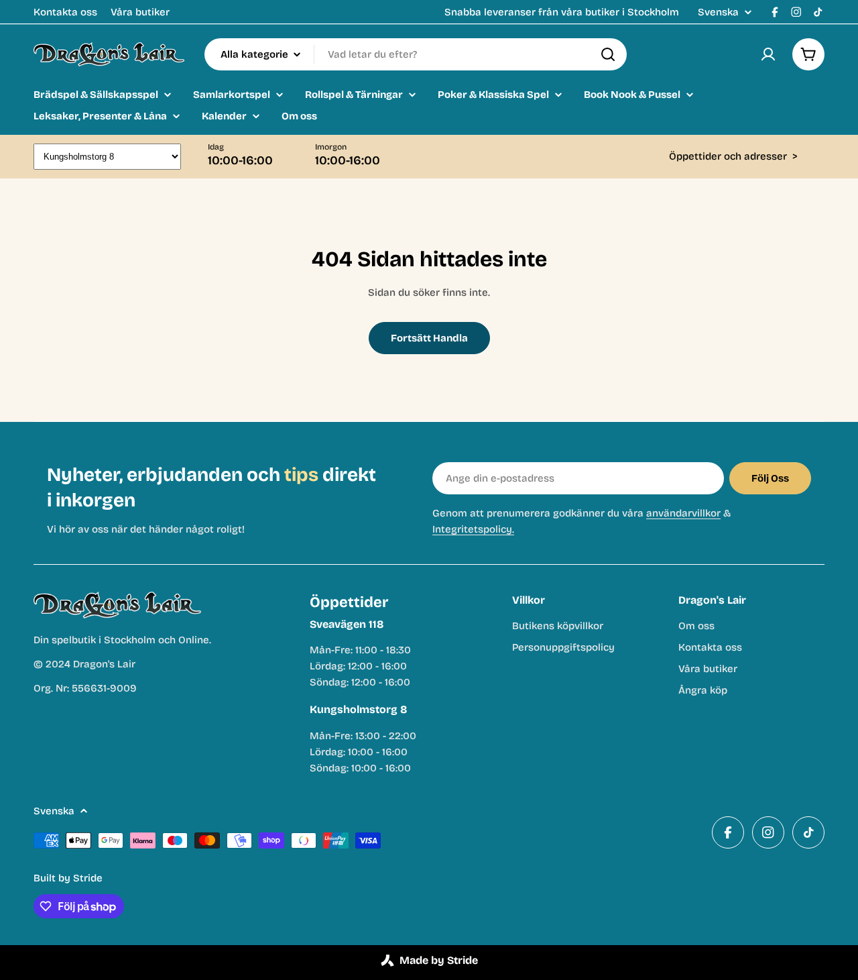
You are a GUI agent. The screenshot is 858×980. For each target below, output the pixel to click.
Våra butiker (140, 12)
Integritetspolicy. (473, 529)
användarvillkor (683, 513)
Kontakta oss (65, 12)
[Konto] (768, 54)
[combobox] (415, 54)
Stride (88, 878)
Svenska (718, 12)
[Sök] (608, 54)
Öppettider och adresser (733, 156)
